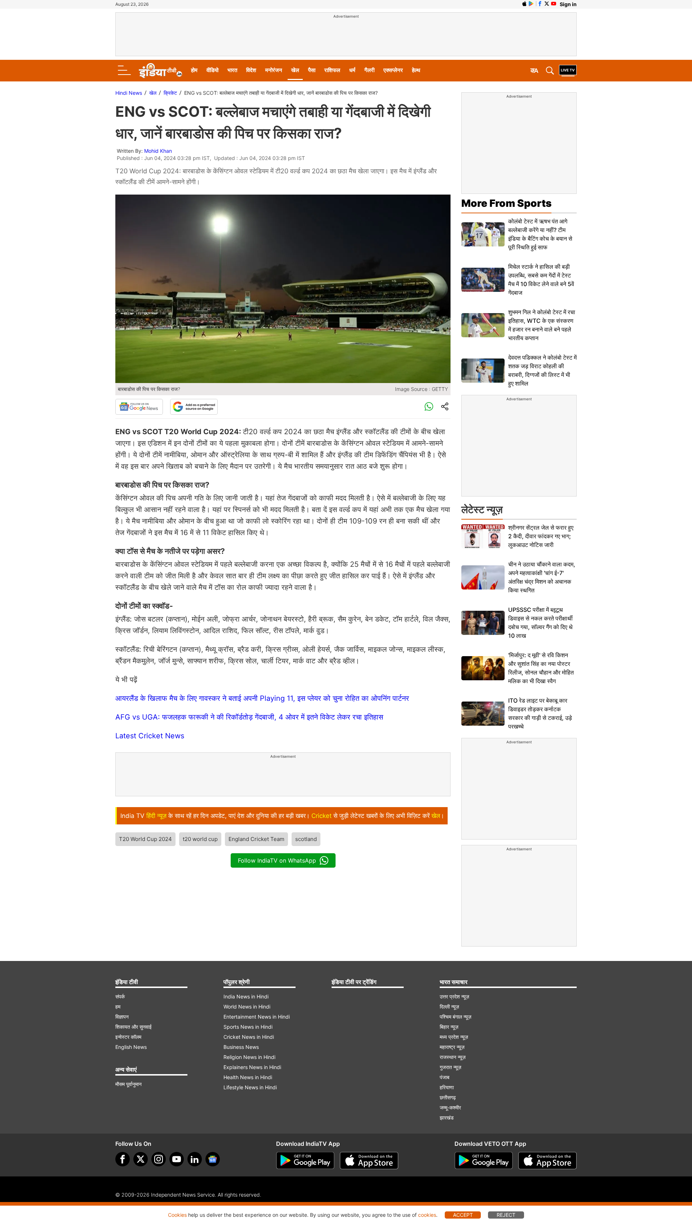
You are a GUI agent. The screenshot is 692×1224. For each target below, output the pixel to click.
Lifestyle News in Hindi (250, 1087)
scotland (306, 839)
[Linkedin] (194, 1159)
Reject (506, 1215)
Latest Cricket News (149, 735)
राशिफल (332, 70)
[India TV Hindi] (160, 70)
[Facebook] (122, 1159)
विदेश (251, 70)
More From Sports (506, 203)
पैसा (311, 70)
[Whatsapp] (429, 406)
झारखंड (447, 1117)
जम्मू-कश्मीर (450, 1107)
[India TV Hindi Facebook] (539, 3)
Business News (241, 1047)
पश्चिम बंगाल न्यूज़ (455, 1017)
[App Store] (369, 1160)
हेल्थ (416, 70)
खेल (295, 70)
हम (117, 1006)
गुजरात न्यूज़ (450, 1067)
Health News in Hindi (247, 1077)
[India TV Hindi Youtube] (553, 3)
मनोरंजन (273, 70)
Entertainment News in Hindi (256, 1017)
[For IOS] (547, 1160)
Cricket (321, 815)
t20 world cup (200, 839)
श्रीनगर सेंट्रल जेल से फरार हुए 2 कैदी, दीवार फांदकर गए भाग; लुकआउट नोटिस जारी (540, 536)
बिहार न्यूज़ (449, 1027)
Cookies (177, 1215)
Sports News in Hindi (247, 1027)
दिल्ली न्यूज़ (449, 1006)
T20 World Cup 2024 (145, 839)
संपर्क (120, 996)
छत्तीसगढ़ (448, 1097)
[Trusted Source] (194, 407)
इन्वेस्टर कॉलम (128, 1037)
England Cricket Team (256, 839)
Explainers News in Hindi (252, 1067)
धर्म (352, 70)
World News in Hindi (246, 1006)
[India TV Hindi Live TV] (568, 70)
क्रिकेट (170, 93)
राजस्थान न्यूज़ (453, 1057)
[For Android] (483, 1160)
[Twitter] (140, 1159)
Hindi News (128, 93)
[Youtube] (176, 1159)
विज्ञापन (122, 1017)
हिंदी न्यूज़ (156, 815)
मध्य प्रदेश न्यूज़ (454, 1037)
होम (194, 70)
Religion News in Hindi (249, 1057)
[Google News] (139, 407)
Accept (463, 1215)
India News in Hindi (246, 996)
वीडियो (212, 70)
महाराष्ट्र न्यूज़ (452, 1047)
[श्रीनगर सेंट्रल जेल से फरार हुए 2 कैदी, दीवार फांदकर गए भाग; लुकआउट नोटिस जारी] (483, 536)
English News (131, 1047)
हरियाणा (447, 1087)
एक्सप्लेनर (393, 70)
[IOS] (524, 3)
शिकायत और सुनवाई (133, 1027)
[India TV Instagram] (158, 1159)
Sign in (568, 4)
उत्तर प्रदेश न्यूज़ (454, 996)
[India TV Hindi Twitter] (546, 3)
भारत (232, 70)
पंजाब (444, 1077)
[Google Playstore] (305, 1160)
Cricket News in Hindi (248, 1037)
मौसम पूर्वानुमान (128, 1084)
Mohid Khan (158, 151)
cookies (427, 1215)
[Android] (531, 3)
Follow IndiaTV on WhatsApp (277, 860)
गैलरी (369, 70)
